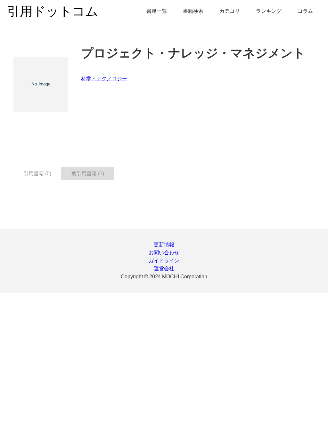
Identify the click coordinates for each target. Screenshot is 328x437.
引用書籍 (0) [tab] (37, 173)
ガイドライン (164, 260)
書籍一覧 (156, 11)
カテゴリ (229, 11)
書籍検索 (193, 11)
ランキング (269, 11)
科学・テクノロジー (104, 78)
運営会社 (164, 268)
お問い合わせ (164, 252)
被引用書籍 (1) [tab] (87, 173)
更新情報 (164, 244)
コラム (305, 11)
